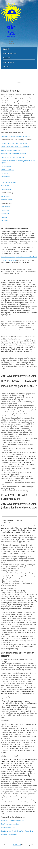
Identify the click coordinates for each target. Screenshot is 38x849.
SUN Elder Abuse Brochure (9, 834)
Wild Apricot (17, 845)
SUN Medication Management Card (12, 820)
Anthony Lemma (6, 200)
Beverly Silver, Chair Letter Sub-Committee (15, 147)
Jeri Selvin (4, 221)
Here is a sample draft (8, 260)
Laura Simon (5, 210)
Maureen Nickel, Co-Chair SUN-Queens (13, 154)
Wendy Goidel (5, 196)
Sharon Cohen (5, 177)
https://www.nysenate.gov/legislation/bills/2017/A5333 (19, 257)
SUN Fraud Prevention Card (10, 824)
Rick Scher (4, 217)
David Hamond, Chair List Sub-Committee (14, 143)
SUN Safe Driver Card (8, 828)
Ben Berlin (4, 173)
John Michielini (6, 207)
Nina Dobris (5, 186)
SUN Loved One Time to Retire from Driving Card (17, 831)
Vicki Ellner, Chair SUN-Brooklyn (11, 150)
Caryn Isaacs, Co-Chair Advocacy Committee (15, 136)
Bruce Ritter (5, 214)
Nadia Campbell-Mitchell (9, 182)
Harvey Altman (6, 166)
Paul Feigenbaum (6, 189)
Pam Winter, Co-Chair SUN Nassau (12, 157)
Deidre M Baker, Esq (7, 170)
